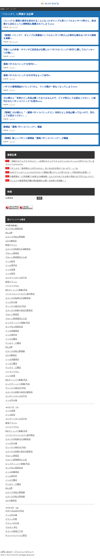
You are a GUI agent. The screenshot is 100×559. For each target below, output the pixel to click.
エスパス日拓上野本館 (15, 496)
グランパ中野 (11, 519)
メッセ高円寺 (11, 265)
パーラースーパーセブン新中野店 (20, 294)
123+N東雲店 (11, 241)
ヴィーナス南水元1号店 (15, 306)
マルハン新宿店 (12, 253)
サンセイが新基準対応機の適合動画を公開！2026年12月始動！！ (36, 181)
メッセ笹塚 (10, 269)
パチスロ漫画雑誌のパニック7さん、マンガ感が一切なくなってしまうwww (40, 86)
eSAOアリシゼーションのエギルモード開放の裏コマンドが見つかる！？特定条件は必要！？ (48, 172)
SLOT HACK (52, 3)
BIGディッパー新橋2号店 (16, 290)
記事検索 (9, 198)
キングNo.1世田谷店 (14, 229)
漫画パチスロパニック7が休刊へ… (20, 64)
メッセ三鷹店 (11, 339)
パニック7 (15, 27)
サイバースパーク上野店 (16, 535)
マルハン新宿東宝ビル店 (16, 257)
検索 (39, 198)
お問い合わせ (6, 552)
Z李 (10, 27)
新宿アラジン (11, 245)
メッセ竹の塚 (11, 302)
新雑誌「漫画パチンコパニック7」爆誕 (22, 127)
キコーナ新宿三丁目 (14, 531)
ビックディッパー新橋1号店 (17, 323)
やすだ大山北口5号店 (14, 511)
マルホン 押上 (11, 527)
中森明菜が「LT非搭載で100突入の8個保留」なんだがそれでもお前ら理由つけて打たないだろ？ (50, 176)
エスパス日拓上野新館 (15, 237)
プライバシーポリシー (24, 552)
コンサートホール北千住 (16, 278)
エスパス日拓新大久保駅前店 (18, 249)
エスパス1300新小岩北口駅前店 (19, 310)
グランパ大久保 (12, 523)
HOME (2, 9)
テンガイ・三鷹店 (13, 343)
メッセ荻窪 (10, 261)
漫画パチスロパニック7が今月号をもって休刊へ (27, 75)
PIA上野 (8, 233)
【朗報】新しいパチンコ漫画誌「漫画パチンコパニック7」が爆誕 (36, 138)
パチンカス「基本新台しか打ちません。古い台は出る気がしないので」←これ (42, 168)
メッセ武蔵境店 (12, 331)
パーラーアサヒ (12, 286)
